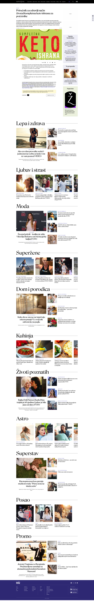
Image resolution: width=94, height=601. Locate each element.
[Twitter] (73, 582)
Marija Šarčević (68, 108)
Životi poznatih (43, 1)
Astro (60, 1)
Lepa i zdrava (29, 1)
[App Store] (74, 592)
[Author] (70, 99)
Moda (39, 1)
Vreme (41, 590)
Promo (31, 562)
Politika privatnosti (50, 590)
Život (17, 590)
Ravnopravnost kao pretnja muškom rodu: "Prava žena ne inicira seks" (70, 112)
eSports (33, 586)
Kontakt (48, 594)
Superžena (26, 590)
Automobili (34, 589)
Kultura (25, 589)
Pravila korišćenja (50, 589)
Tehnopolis (34, 588)
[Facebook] (71, 582)
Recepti (17, 8)
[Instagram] (75, 582)
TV (40, 588)
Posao (17, 523)
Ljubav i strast (35, 1)
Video (41, 586)
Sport (17, 588)
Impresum (48, 588)
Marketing (48, 586)
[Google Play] (74, 589)
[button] (77, 184)
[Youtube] (77, 582)
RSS (47, 593)
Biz (16, 589)
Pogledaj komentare (50, 95)
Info (17, 586)
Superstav (63, 1)
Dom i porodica (53, 1)
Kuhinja (57, 1)
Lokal (33, 590)
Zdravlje (25, 586)
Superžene (48, 1)
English (41, 589)
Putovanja (26, 588)
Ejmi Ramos (25, 83)
